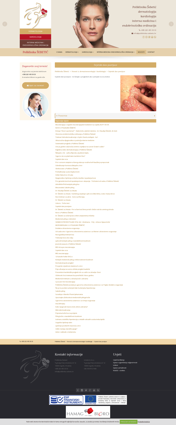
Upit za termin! (36, 85)
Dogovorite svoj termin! (34, 66)
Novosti (141, 52)
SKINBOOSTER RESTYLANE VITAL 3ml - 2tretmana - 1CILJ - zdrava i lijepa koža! (82, 222)
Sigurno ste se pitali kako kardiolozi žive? (70, 156)
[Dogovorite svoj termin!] (35, 104)
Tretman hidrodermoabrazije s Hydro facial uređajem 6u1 (76, 137)
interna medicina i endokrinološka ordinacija (35, 43)
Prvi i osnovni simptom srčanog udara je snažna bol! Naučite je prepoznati (82, 162)
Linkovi (115, 365)
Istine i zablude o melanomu (65, 332)
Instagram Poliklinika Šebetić (82, 390)
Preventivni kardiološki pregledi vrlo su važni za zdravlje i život (78, 272)
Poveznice (62, 115)
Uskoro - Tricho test (62, 203)
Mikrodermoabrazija (62, 310)
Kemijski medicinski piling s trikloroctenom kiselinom (74, 260)
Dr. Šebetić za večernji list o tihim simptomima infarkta (74, 216)
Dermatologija (71, 52)
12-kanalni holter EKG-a (63, 256)
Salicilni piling (60, 291)
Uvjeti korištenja (118, 360)
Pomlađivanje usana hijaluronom (67, 172)
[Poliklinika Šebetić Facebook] (143, 37)
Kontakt (151, 52)
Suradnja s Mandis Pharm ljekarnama (69, 294)
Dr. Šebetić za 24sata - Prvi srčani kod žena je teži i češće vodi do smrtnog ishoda (84, 209)
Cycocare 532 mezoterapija (65, 282)
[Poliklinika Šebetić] (35, 16)
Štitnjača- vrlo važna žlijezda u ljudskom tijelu (72, 153)
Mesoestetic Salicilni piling (64, 187)
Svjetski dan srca (61, 159)
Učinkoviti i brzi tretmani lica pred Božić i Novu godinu (74, 275)
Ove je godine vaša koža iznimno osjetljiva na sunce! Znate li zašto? (79, 147)
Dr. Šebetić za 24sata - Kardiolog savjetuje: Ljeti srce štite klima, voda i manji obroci (85, 194)
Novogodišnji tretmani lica (64, 235)
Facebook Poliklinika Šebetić (78, 390)
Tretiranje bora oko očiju (64, 238)
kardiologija (35, 37)
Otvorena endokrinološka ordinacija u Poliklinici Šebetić (75, 134)
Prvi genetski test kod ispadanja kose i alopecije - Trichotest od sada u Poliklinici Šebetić (87, 181)
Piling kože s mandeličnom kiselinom (68, 316)
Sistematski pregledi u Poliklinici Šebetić (69, 143)
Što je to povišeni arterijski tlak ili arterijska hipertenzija (75, 288)
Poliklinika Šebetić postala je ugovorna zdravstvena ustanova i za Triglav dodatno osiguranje (89, 285)
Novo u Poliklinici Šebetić (64, 212)
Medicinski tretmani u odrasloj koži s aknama (71, 279)
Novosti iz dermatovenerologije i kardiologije (89, 71)
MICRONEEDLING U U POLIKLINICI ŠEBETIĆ (70, 225)
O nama (59, 52)
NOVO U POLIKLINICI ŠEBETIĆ (65, 128)
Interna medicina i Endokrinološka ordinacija (115, 52)
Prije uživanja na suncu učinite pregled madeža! (72, 269)
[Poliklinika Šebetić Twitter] (149, 37)
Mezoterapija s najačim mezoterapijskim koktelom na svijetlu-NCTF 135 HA (82, 125)
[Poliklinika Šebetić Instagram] (146, 37)
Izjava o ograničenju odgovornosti (125, 363)
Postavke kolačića (144, 422)
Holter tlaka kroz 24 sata (64, 175)
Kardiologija (87, 52)
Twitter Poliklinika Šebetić (86, 390)
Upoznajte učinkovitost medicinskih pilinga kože (72, 297)
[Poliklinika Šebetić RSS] (155, 37)
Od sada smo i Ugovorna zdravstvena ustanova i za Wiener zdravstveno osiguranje (85, 231)
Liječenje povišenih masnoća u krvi (68, 326)
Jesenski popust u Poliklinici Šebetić (68, 244)
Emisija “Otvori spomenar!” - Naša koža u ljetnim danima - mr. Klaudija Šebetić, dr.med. (86, 131)
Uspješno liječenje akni (63, 322)
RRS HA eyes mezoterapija (65, 247)
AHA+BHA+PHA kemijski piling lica (67, 184)
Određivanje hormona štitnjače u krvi (68, 165)
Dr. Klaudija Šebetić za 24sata (66, 191)
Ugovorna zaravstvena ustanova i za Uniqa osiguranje (75, 300)
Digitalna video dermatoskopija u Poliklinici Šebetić (73, 150)
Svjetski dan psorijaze (105, 64)
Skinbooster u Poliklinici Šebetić (66, 168)
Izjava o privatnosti (119, 368)
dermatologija (35, 31)
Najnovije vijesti (62, 121)
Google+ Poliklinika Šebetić (90, 390)
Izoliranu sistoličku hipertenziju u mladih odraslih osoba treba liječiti (80, 319)
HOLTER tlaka (60, 304)
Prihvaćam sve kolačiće (128, 422)
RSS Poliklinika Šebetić (98, 390)
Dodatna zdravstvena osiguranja (67, 228)
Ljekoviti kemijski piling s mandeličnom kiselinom (72, 241)
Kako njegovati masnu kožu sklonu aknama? (71, 307)
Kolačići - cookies (119, 370)
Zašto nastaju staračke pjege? (66, 329)
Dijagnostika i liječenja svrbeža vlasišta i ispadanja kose (75, 178)
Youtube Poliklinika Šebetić (94, 390)
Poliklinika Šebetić (62, 71)
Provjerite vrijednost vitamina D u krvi (68, 266)
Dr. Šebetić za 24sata (63, 200)
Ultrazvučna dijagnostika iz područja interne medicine (74, 140)
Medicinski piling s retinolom (65, 219)
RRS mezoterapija (61, 253)
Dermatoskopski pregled (64, 263)
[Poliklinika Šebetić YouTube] (152, 37)
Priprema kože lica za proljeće (66, 313)
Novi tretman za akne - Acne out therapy (70, 197)
